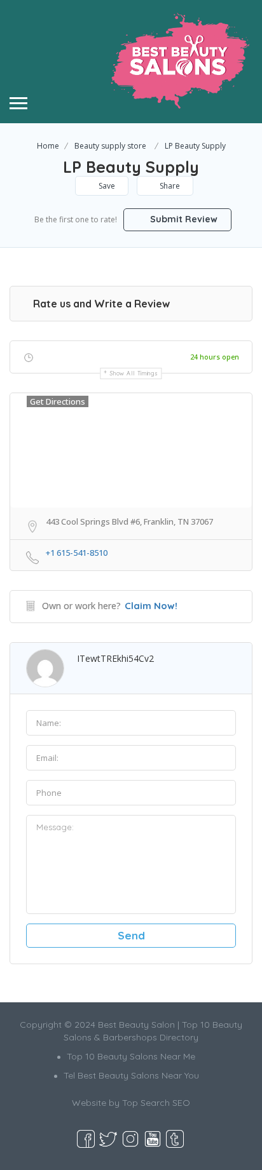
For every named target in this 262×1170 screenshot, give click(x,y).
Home (48, 145)
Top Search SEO (156, 1102)
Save (106, 185)
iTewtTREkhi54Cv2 (115, 658)
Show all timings (134, 373)
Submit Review (182, 219)
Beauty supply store (110, 145)
